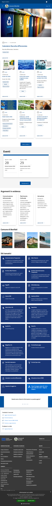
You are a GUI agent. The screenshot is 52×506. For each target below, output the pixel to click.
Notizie (40, 449)
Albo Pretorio (29, 474)
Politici (2, 459)
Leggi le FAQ (16, 474)
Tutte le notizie (25, 144)
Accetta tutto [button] (21, 500)
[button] (26, 503)
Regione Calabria (5, 2)
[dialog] (26, 498)
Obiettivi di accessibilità (31, 485)
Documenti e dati (4, 463)
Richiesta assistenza (18, 476)
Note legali (28, 478)
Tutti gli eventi (24, 183)
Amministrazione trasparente (30, 471)
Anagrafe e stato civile (18, 449)
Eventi (40, 463)
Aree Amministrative (5, 452)
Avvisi (6, 42)
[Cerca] (49, 6)
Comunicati (41, 452)
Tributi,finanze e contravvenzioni (29, 452)
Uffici (2, 454)
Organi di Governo (5, 449)
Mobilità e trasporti (18, 456)
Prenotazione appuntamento (17, 471)
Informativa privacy (30, 476)
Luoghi (40, 460)
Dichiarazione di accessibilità (29, 482)
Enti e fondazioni (4, 456)
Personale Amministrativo (6, 461)
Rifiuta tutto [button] (31, 500)
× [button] (50, 491)
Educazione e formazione (31, 449)
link (38, 498)
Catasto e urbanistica (18, 454)
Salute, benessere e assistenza (30, 456)
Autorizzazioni (29, 460)
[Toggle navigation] (2, 6)
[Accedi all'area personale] (46, 2)
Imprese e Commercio (18, 452)
